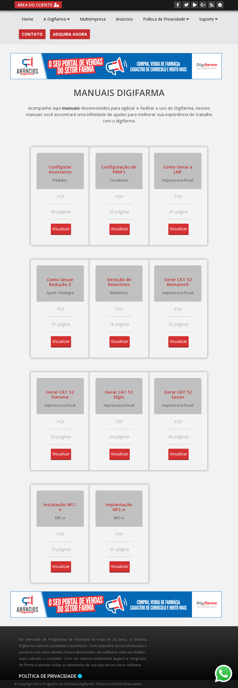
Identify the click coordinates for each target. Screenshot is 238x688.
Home (27, 19)
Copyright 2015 (29, 684)
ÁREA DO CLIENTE (35, 5)
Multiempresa (93, 19)
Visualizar (61, 228)
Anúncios (124, 19)
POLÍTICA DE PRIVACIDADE (47, 676)
